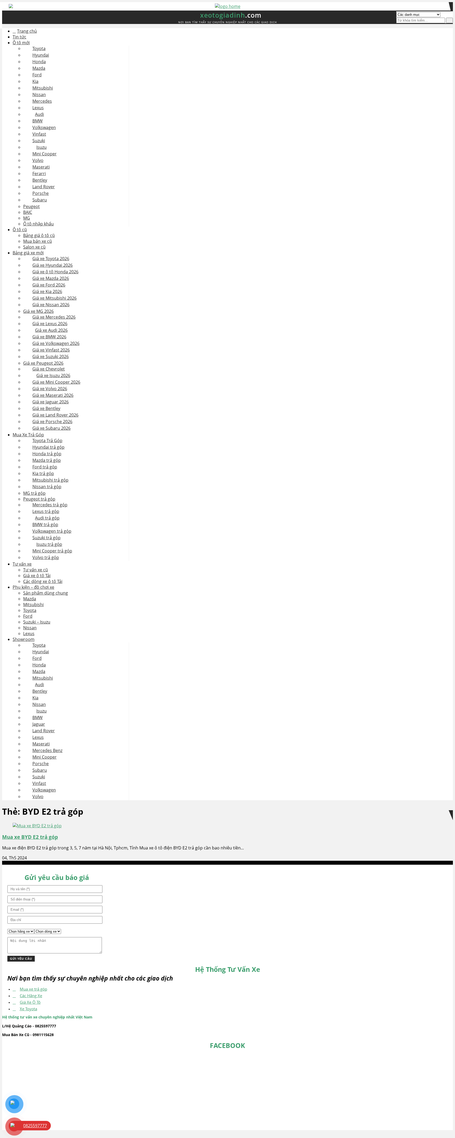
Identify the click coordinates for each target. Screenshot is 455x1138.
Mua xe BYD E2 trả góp (30, 837)
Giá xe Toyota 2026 (50, 258)
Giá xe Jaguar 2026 (50, 402)
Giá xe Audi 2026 (51, 330)
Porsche (40, 193)
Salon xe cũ (34, 247)
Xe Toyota (28, 1008)
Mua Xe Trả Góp (28, 435)
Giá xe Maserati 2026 (52, 395)
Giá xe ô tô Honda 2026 (55, 272)
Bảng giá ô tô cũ (39, 235)
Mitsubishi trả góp (50, 480)
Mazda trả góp (46, 460)
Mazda (38, 68)
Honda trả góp (46, 454)
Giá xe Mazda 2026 (50, 278)
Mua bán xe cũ (37, 241)
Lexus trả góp (45, 511)
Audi (39, 114)
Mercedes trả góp (49, 505)
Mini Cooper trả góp (52, 551)
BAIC (27, 212)
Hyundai (40, 55)
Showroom (23, 639)
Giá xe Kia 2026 (47, 291)
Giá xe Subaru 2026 (51, 428)
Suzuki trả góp (46, 538)
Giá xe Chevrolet (48, 369)
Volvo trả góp (45, 557)
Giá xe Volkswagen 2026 (56, 343)
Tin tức (19, 37)
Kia (35, 81)
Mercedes (42, 101)
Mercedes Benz (47, 750)
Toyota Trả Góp (47, 440)
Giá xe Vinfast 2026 (51, 350)
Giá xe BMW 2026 (49, 337)
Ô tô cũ (20, 229)
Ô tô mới (21, 43)
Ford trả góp (44, 467)
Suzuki (38, 141)
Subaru (39, 200)
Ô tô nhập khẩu (38, 224)
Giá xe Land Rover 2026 (55, 415)
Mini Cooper (44, 154)
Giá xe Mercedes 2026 (54, 317)
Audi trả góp (47, 518)
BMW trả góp (45, 524)
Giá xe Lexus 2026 (49, 323)
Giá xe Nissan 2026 (51, 305)
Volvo (37, 160)
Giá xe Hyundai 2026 (52, 265)
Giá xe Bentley (46, 408)
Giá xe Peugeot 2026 (43, 363)
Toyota (39, 48)
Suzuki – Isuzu (36, 622)
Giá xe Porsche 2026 (52, 421)
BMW (37, 121)
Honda (39, 62)
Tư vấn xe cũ (35, 570)
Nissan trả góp (46, 486)
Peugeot (31, 206)
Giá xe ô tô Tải (37, 575)
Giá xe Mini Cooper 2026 (56, 382)
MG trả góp (34, 493)
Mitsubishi (42, 88)
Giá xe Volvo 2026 (49, 389)
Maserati (41, 167)
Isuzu (41, 147)
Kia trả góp (43, 473)
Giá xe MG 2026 (38, 311)
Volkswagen (44, 127)
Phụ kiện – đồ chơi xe (33, 587)
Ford (37, 75)
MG (26, 218)
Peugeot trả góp (39, 499)
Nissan (39, 94)
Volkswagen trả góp (51, 531)
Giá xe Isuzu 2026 (53, 375)
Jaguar (38, 724)
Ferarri (39, 173)
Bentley (39, 180)
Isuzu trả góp (49, 544)
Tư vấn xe (22, 564)
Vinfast (39, 134)
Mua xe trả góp (33, 989)
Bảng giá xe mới (28, 253)
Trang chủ (27, 31)
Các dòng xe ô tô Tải (42, 581)
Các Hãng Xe (31, 995)
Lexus (38, 108)
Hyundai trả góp (48, 447)
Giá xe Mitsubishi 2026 (54, 298)
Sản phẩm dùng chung (45, 593)
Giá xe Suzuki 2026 (50, 356)
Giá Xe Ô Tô (30, 1002)
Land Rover (43, 187)
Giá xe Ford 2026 (48, 285)
